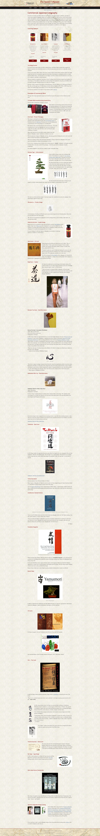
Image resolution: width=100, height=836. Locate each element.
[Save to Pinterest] (71, 2)
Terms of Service (40, 833)
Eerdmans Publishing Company (63, 339)
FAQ (67, 833)
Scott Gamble (54, 255)
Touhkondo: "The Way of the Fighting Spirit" (36, 475)
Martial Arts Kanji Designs (53, 809)
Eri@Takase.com (58, 833)
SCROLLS (51, 7)
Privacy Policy (34, 833)
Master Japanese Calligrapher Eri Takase (52, 3)
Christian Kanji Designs (58, 811)
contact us (55, 89)
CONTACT (69, 7)
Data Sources (64, 833)
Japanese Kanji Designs (35, 486)
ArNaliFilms (56, 694)
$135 (44, 60)
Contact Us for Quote (67, 60)
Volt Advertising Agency (50, 120)
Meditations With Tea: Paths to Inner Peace (36, 421)
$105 (33, 60)
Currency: (47, 5)
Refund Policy (45, 833)
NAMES (35, 7)
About (50, 833)
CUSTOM (46, 7)
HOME (30, 7)
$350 (56, 60)
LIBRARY (57, 7)
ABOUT (63, 7)
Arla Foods (39, 122)
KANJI (40, 7)
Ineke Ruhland (57, 224)
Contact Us (53, 833)
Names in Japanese (62, 809)
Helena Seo (39, 225)
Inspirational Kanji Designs (65, 808)
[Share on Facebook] (70, 2)
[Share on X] (68, 2)
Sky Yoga (51, 757)
